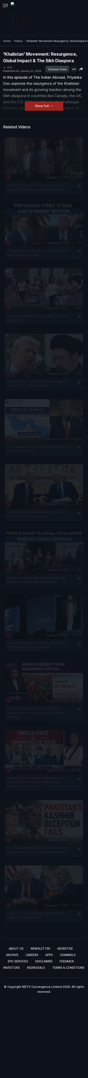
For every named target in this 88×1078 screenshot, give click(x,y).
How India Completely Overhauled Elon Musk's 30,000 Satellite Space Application (37, 645)
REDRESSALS (36, 967)
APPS (49, 955)
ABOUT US (16, 948)
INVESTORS (11, 967)
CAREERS (32, 955)
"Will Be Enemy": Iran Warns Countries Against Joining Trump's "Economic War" (36, 383)
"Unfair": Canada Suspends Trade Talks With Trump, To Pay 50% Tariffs (36, 915)
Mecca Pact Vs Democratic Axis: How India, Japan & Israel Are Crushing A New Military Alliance (34, 782)
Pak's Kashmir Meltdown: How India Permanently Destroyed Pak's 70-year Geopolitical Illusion (38, 850)
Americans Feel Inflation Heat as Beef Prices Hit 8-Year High (37, 318)
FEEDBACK (67, 961)
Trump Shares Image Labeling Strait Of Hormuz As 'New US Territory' (37, 449)
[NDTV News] (20, 17)
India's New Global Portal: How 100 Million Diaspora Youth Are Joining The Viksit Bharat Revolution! (35, 713)
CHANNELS (68, 955)
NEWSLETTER (40, 948)
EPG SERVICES (18, 961)
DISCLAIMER (43, 961)
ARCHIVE (12, 955)
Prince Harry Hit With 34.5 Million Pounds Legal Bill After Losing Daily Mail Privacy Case (37, 579)
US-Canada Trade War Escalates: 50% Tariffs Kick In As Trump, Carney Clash (36, 514)
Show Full (42, 106)
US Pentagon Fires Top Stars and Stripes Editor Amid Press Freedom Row (37, 252)
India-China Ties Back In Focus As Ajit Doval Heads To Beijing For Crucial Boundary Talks (35, 187)
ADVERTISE (65, 948)
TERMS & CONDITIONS (68, 967)
